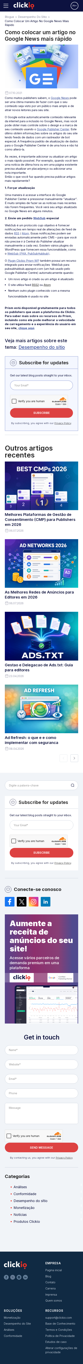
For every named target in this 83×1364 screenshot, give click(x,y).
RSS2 (35, 285)
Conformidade (25, 1194)
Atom (25, 233)
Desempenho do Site (17, 1323)
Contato (50, 1282)
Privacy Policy (62, 423)
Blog (48, 1276)
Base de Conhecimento (60, 1323)
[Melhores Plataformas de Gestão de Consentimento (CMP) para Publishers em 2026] (41, 486)
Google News (60, 98)
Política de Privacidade (60, 1335)
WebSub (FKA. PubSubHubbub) (28, 253)
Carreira (50, 1288)
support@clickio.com (58, 1317)
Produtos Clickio (27, 1222)
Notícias (20, 1215)
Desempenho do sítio (42, 347)
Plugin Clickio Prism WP (23, 260)
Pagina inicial (53, 1270)
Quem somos (53, 1300)
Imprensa (51, 1294)
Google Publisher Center (53, 129)
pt (74, 5)
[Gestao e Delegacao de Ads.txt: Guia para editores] (41, 636)
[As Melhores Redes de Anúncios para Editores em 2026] (41, 563)
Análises (20, 1187)
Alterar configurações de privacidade (61, 1350)
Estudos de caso (56, 1341)
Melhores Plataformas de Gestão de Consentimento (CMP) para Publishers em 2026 (40, 519)
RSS (16, 233)
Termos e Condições (58, 1329)
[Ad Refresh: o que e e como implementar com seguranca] (41, 709)
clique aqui (26, 328)
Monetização (24, 1208)
